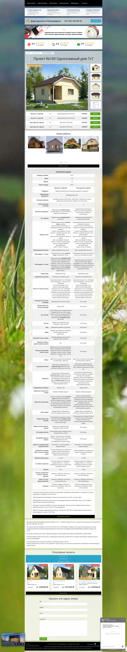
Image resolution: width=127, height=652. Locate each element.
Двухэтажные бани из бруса (63, 561)
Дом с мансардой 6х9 (59, 581)
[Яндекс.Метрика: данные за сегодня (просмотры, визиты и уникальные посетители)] (98, 644)
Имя (40, 601)
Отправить (43, 638)
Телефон (41, 607)
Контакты (84, 3)
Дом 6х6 (29, 581)
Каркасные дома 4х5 (63, 558)
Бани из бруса (53, 3)
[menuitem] (31, 3)
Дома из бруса (31, 3)
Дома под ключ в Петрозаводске (45, 21)
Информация (74, 3)
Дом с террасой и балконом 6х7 (87, 581)
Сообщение (42, 619)
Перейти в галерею (63, 166)
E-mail (40, 613)
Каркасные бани (64, 3)
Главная (29, 53)
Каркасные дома (42, 3)
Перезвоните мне (96, 21)
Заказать (95, 113)
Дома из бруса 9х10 (63, 556)
